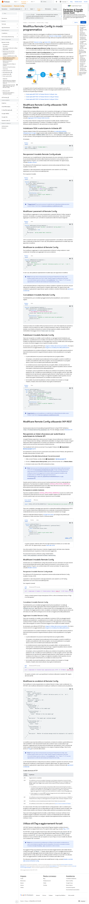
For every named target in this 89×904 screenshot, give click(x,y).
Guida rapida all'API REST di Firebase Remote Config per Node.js (42, 97)
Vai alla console (78, 1)
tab (28, 449)
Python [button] (32, 520)
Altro (32, 1)
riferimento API (68, 429)
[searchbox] (9, 13)
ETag (29, 749)
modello (55, 36)
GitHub (22, 887)
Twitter (44, 883)
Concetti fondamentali (15, 9)
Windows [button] (36, 500)
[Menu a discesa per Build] (18, 1)
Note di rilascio (69, 885)
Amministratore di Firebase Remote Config (44, 469)
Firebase (25, 22)
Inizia (83, 22)
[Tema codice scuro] (70, 146)
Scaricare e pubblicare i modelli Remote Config (52, 206)
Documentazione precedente (72, 889)
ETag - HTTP (66, 829)
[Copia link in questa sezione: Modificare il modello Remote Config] (55, 560)
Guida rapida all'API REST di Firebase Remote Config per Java (41, 94)
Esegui (39, 9)
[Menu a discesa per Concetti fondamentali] (22, 9)
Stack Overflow (69, 880)
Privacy (26, 901)
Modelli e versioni (32, 162)
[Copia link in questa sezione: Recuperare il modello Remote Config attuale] (62, 154)
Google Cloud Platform (60, 895)
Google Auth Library (48, 514)
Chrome (44, 895)
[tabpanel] (48, 148)
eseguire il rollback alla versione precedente (56, 346)
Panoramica (4, 9)
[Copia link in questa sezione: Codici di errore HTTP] (39, 771)
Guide (21, 878)
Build (15, 1)
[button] (8, 24)
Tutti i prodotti (71, 895)
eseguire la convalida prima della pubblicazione (57, 347)
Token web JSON (50, 545)
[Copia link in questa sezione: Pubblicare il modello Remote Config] (55, 335)
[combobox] (47, 1)
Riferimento (48, 9)
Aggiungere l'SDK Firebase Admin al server (38, 118)
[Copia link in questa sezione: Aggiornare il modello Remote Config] (48, 615)
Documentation (7, 6)
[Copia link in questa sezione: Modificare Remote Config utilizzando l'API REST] (24, 424)
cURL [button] (25, 587)
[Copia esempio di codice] (72, 146)
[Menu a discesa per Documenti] (28, 1)
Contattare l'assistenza (71, 878)
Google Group (69, 883)
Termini (22, 901)
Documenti (23, 1)
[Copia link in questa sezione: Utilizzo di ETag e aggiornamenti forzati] (64, 824)
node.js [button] (26, 520)
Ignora (76, 22)
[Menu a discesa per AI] (27, 9)
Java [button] (32, 143)
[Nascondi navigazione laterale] (16, 901)
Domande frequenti (70, 887)
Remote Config (19, 6)
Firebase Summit (47, 880)
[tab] (26, 143)
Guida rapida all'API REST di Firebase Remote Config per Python (42, 99)
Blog (71, 1)
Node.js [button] (26, 143)
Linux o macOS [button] (27, 500)
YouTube (45, 885)
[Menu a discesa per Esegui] (42, 9)
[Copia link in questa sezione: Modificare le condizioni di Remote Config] (59, 247)
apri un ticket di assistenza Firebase (63, 803)
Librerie (22, 885)
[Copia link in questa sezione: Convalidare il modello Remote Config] (56, 295)
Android (38, 895)
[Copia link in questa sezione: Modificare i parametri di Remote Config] (58, 211)
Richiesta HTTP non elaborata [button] (35, 587)
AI (25, 9)
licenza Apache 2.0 (54, 866)
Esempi (55, 9)
